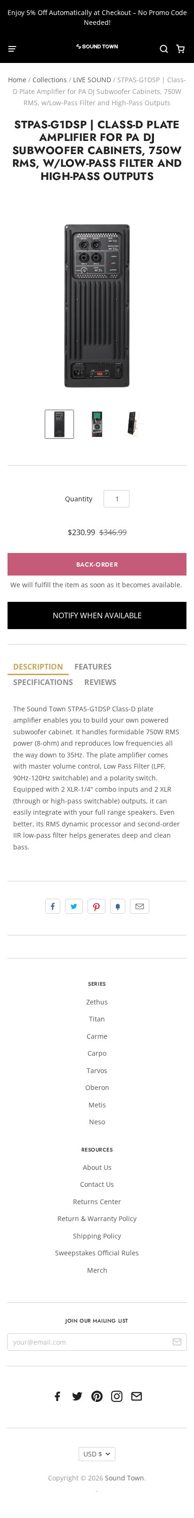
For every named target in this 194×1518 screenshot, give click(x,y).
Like (52, 906)
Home (17, 79)
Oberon (97, 1087)
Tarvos (97, 1070)
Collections (49, 79)
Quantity (78, 498)
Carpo (97, 1053)
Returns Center (97, 1201)
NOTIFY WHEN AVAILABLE (97, 615)
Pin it (96, 906)
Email (139, 906)
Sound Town (124, 1477)
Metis (97, 1104)
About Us (97, 1167)
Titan (97, 1018)
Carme (97, 1036)
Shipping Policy (97, 1235)
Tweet (74, 906)
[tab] (38, 667)
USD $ (92, 1453)
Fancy (117, 906)
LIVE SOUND (92, 79)
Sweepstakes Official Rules (97, 1252)
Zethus (97, 1001)
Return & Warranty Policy (97, 1218)
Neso (97, 1121)
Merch (97, 1270)
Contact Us (97, 1184)
